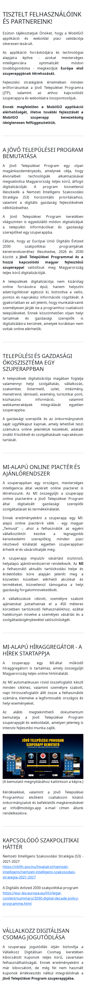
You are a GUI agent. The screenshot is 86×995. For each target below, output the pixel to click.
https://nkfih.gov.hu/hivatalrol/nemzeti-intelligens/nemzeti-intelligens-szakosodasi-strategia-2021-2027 (39, 872)
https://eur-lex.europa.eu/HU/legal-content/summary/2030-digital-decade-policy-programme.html (41, 898)
